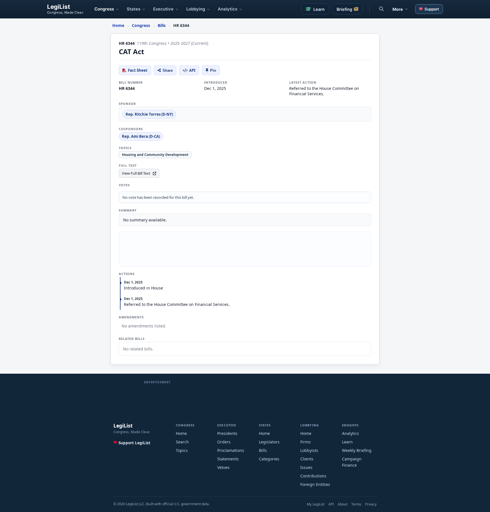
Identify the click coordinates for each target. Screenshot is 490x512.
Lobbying (195, 9)
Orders (224, 442)
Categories (269, 459)
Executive (163, 9)
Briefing (344, 9)
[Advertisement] (245, 249)
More (397, 9)
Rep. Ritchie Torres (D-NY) (149, 114)
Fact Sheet (137, 70)
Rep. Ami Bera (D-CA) (141, 136)
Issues (306, 467)
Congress (104, 9)
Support (431, 9)
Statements (228, 459)
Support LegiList (134, 442)
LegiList (58, 7)
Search (182, 442)
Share (167, 70)
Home (181, 433)
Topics (182, 450)
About (342, 504)
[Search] (381, 9)
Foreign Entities (315, 484)
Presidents (227, 433)
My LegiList (315, 504)
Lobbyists (309, 450)
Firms (305, 442)
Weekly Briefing (356, 450)
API (192, 70)
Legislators (269, 442)
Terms (356, 504)
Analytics (227, 9)
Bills (263, 450)
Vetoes (223, 467)
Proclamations (230, 450)
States (133, 9)
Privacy (371, 504)
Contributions (313, 476)
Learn (319, 9)
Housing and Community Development (155, 154)
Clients (306, 459)
